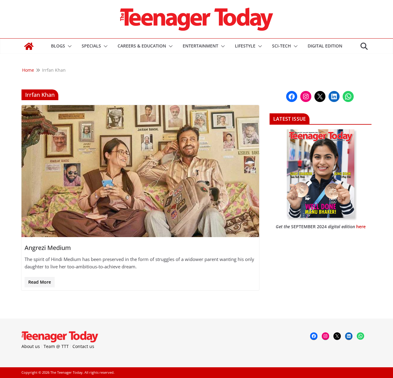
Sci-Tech (281, 46)
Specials (91, 46)
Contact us (83, 346)
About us (30, 346)
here (361, 226)
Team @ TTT (56, 346)
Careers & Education (142, 46)
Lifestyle (245, 46)
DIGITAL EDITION (325, 46)
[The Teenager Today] (28, 46)
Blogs (58, 46)
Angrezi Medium (48, 248)
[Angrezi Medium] (140, 171)
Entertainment (200, 46)
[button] (68, 46)
